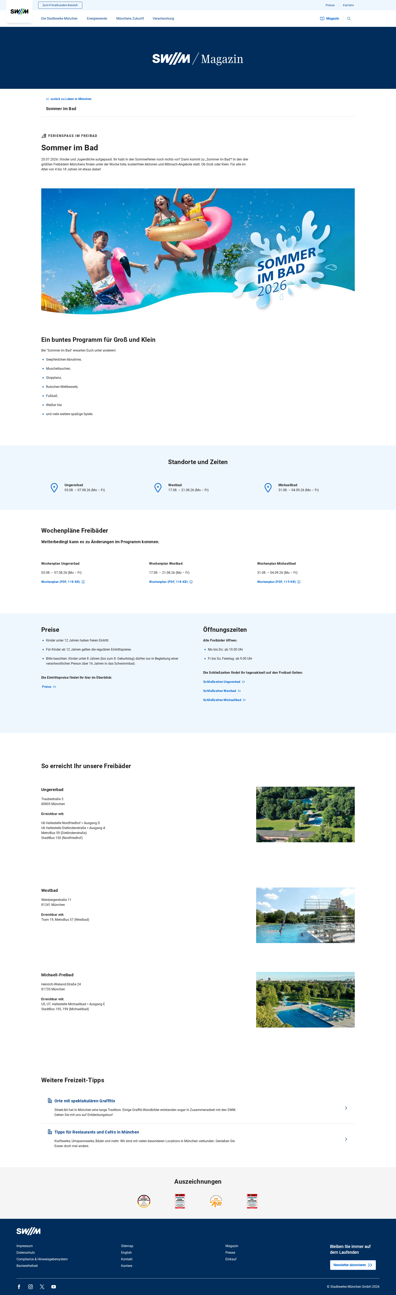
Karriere (348, 5)
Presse (330, 5)
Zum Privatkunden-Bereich (60, 5)
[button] (349, 18)
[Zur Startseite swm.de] (19, 11)
